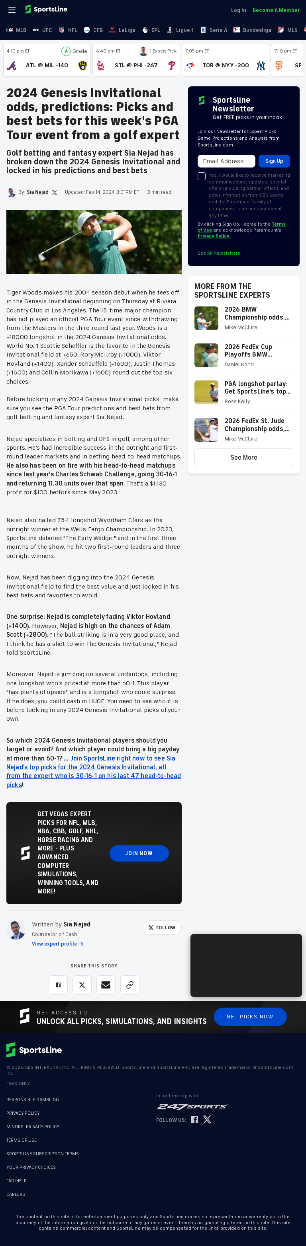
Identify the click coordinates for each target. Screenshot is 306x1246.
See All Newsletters (219, 253)
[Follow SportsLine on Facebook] (194, 1120)
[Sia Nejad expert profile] (16, 930)
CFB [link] (98, 30)
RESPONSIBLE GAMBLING (32, 1100)
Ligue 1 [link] (185, 30)
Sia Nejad (76, 924)
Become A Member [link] (276, 10)
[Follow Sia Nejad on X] (54, 192)
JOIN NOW (139, 853)
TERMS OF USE (21, 1140)
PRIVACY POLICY (23, 1113)
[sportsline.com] (47, 10)
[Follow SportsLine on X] (207, 1120)
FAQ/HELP (16, 1177)
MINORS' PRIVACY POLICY (32, 1127)
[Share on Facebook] (58, 984)
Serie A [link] (218, 30)
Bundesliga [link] (257, 30)
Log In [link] (238, 10)
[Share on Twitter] (82, 984)
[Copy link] (129, 984)
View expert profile (54, 944)
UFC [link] (47, 30)
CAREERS (15, 1190)
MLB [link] (21, 30)
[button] (243, 321)
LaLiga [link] (127, 30)
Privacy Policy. (214, 236)
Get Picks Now (250, 1016)
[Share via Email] (106, 984)
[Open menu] (12, 10)
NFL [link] (72, 30)
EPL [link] (155, 30)
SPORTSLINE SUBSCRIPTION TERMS (42, 1154)
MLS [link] (292, 30)
